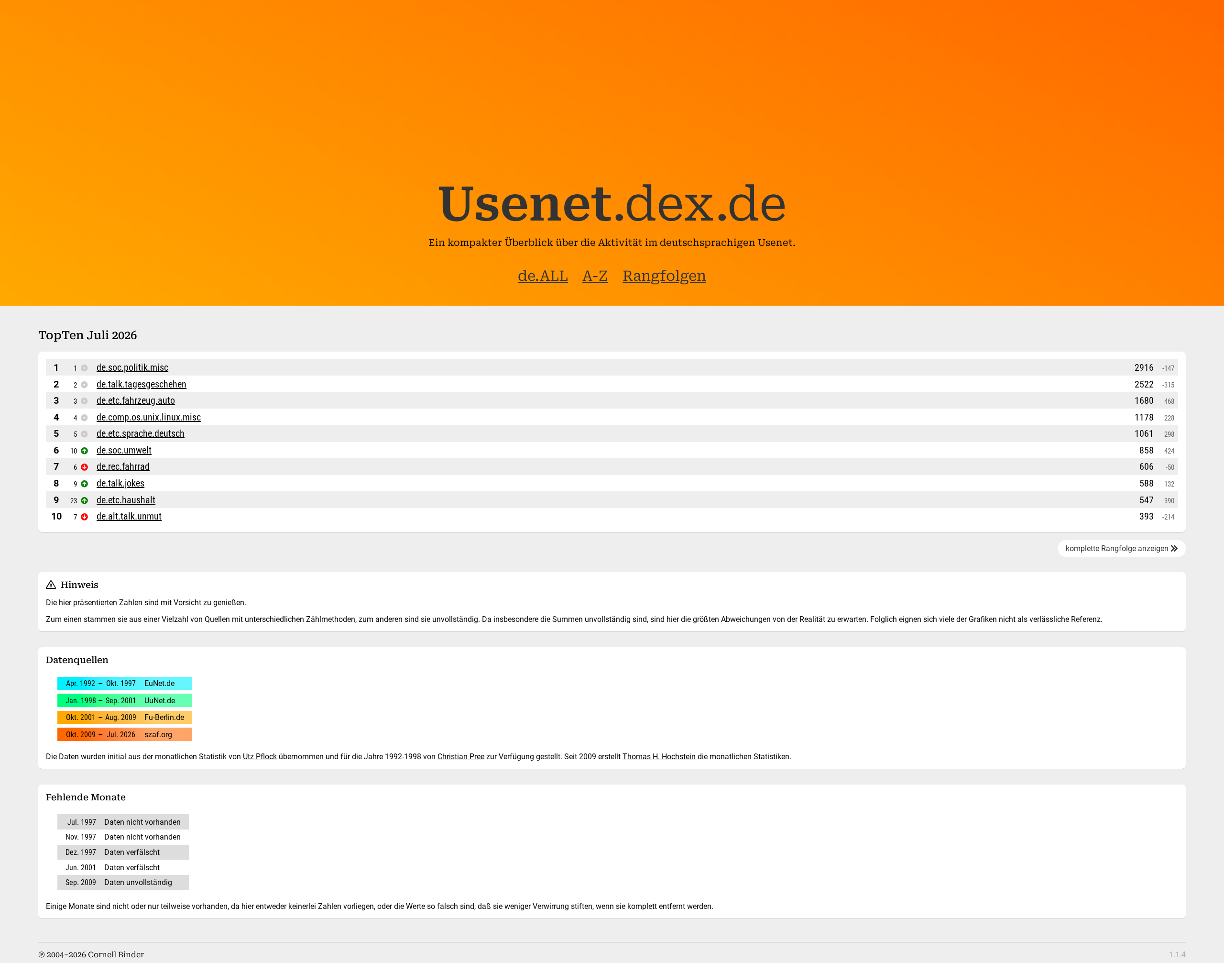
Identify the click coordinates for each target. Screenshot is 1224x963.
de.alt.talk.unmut (129, 516)
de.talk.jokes (120, 483)
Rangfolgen (664, 275)
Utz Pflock (260, 756)
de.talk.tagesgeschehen (141, 384)
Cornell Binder (116, 954)
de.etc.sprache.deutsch (141, 433)
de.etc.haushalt (126, 500)
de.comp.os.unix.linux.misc (149, 417)
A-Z (595, 275)
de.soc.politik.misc (132, 367)
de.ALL (543, 275)
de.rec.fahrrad (123, 466)
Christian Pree (460, 756)
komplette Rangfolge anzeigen (1118, 548)
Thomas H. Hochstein (659, 756)
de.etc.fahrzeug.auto (136, 400)
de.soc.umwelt (124, 450)
